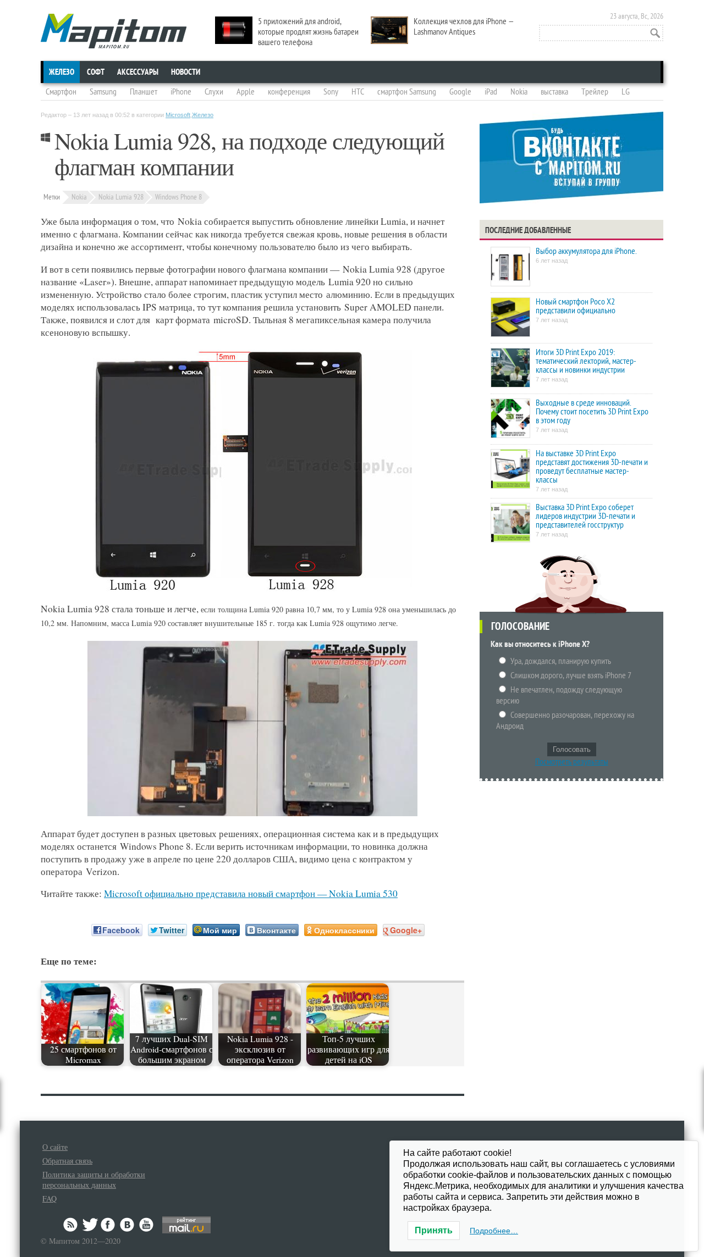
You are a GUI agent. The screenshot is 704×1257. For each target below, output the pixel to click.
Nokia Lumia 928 (121, 197)
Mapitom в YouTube (146, 1224)
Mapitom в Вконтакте (127, 1224)
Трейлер (594, 92)
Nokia (518, 92)
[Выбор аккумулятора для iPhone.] (510, 267)
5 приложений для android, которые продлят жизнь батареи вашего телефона (308, 31)
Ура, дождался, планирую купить (560, 661)
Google (460, 92)
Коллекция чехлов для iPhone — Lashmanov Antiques (464, 26)
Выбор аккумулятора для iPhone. (586, 251)
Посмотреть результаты (571, 762)
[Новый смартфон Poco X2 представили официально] (510, 318)
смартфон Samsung (406, 92)
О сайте (55, 1147)
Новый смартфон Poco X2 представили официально (575, 306)
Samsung (103, 92)
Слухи (214, 92)
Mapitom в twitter (90, 1224)
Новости (185, 72)
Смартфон (61, 92)
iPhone (180, 92)
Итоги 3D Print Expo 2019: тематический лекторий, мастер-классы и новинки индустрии (586, 361)
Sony (330, 92)
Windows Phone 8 (178, 197)
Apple (246, 92)
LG (626, 92)
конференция (289, 92)
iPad (491, 92)
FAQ (49, 1198)
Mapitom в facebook (109, 1224)
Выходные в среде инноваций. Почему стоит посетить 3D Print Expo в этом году (592, 411)
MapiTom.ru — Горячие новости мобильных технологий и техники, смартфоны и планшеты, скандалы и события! (113, 31)
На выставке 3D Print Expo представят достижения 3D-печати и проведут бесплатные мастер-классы (592, 466)
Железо (61, 72)
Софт (96, 72)
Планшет (143, 92)
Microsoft (178, 115)
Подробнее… (494, 1230)
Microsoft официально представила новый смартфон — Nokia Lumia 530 (251, 893)
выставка (554, 92)
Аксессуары (137, 72)
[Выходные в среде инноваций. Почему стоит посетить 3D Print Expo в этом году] (510, 419)
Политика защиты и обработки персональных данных (93, 1179)
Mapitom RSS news (71, 1224)
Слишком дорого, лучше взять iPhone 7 (570, 675)
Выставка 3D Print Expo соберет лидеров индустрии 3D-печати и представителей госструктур (585, 516)
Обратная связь (67, 1160)
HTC (357, 92)
